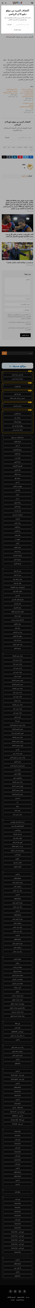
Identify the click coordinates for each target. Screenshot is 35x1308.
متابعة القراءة (17, 30)
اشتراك (9, 24)
